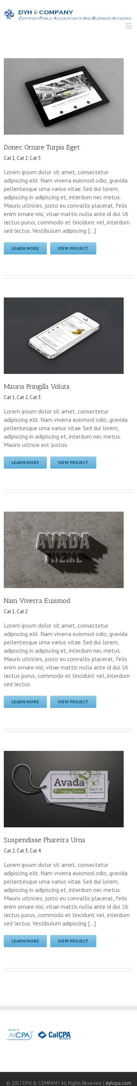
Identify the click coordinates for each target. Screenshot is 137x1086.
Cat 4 (35, 850)
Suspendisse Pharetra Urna (44, 840)
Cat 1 (9, 158)
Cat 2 (22, 158)
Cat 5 (35, 158)
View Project (73, 248)
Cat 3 (35, 397)
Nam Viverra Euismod (37, 600)
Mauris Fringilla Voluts (37, 386)
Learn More (25, 248)
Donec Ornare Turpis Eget (42, 147)
